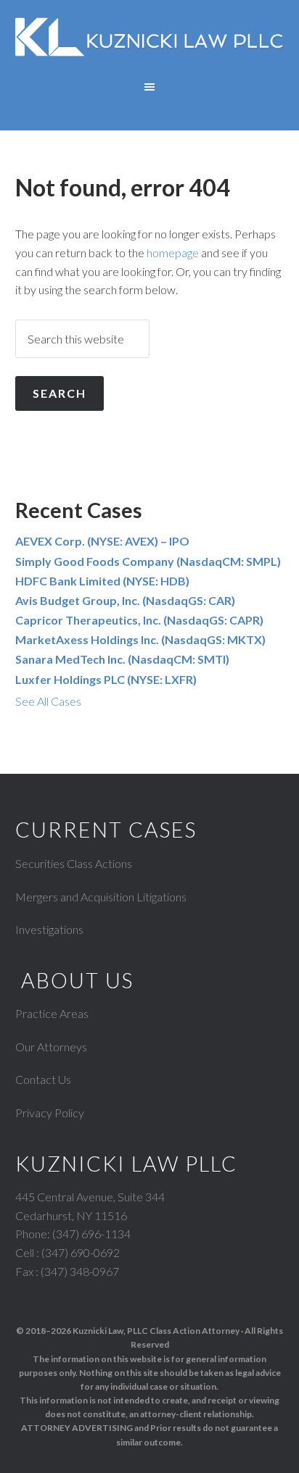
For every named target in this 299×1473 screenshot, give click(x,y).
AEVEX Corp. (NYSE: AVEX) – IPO (102, 541)
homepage (173, 252)
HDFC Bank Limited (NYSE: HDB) (102, 581)
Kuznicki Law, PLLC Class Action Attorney (156, 1330)
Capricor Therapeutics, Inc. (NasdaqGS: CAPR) (139, 620)
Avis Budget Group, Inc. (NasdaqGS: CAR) (125, 600)
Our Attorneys (51, 1046)
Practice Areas (52, 1013)
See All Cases (48, 701)
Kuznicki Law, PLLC (149, 43)
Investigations (49, 929)
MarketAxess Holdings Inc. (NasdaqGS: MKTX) (140, 639)
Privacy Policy (49, 1112)
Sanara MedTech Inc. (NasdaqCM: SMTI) (122, 659)
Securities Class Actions (73, 863)
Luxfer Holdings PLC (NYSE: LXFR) (106, 679)
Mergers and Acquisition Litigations (101, 897)
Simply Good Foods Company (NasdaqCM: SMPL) (148, 561)
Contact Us (43, 1079)
